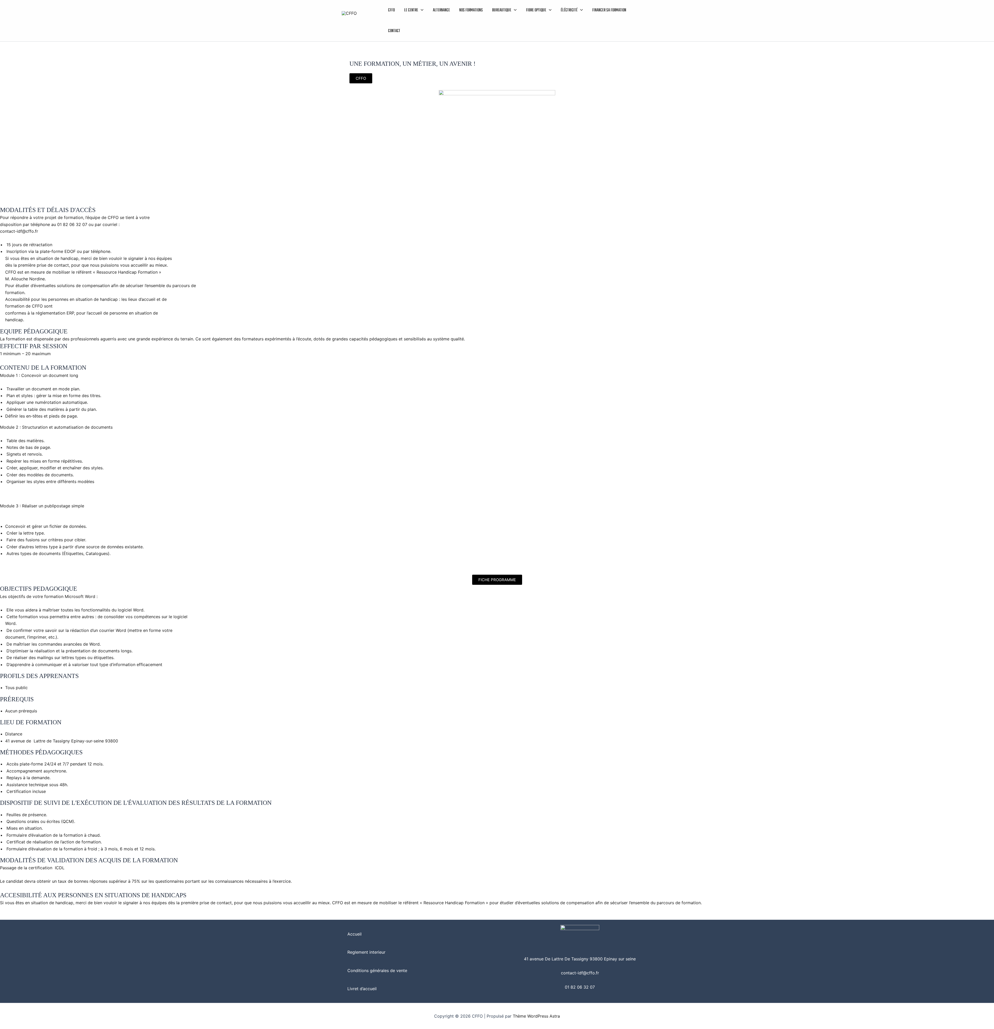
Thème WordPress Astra (536, 1016)
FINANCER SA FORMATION (609, 10)
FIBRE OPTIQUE (536, 10)
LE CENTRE (411, 10)
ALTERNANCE (441, 10)
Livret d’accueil (362, 988)
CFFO (391, 10)
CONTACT (394, 31)
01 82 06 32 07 (580, 987)
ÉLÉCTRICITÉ (569, 10)
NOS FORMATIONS (471, 10)
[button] (420, 10)
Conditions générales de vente (377, 970)
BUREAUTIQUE (501, 10)
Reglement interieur (366, 952)
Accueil (354, 934)
